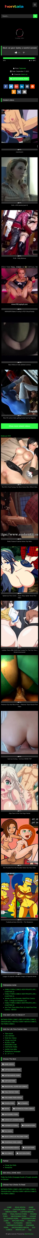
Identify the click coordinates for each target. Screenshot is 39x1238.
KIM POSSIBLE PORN (11, 1114)
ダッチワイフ (9, 1053)
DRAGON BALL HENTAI (9, 1021)
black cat (24, 74)
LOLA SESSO (9, 1036)
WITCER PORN (29, 1147)
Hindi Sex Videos (10, 1038)
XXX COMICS (8, 1153)
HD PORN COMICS (7, 1024)
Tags (29, 1230)
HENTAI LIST (20, 1230)
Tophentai (22, 68)
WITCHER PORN (18, 1221)
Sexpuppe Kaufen (19, 1177)
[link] (24, 52)
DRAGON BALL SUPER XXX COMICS (15, 1086)
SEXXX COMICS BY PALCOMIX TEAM (16, 1136)
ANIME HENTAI (9, 1064)
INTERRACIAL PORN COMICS (24, 1108)
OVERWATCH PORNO (11, 1125)
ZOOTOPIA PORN (24, 1153)
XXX (9, 436)
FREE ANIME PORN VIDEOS (13, 1097)
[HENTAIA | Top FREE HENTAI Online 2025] (16, 7)
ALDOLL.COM (9, 1042)
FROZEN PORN (9, 1103)
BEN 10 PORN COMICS (27, 1019)
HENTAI (6, 1108)
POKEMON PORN (29, 1125)
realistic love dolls (11, 1049)
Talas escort (9, 1033)
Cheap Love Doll (10, 1040)
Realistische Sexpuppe (12, 1051)
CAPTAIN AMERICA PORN (12, 1070)
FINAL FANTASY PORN (11, 1092)
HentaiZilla (8, 1167)
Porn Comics (8, 1131)
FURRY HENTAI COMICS (27, 1021)
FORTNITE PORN (11, 1047)
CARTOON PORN (9, 1081)
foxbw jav (4, 436)
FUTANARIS (24, 1103)
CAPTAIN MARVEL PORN (20, 79)
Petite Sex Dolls (6, 1177)
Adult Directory (29, 1234)
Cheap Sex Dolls (10, 1165)
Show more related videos (19, 426)
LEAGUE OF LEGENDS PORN (13, 1120)
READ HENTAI (20, 1207)
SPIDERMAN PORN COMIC (12, 1142)
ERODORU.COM (10, 1045)
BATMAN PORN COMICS (10, 1019)
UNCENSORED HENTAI (11, 1147)
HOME (9, 1207)
